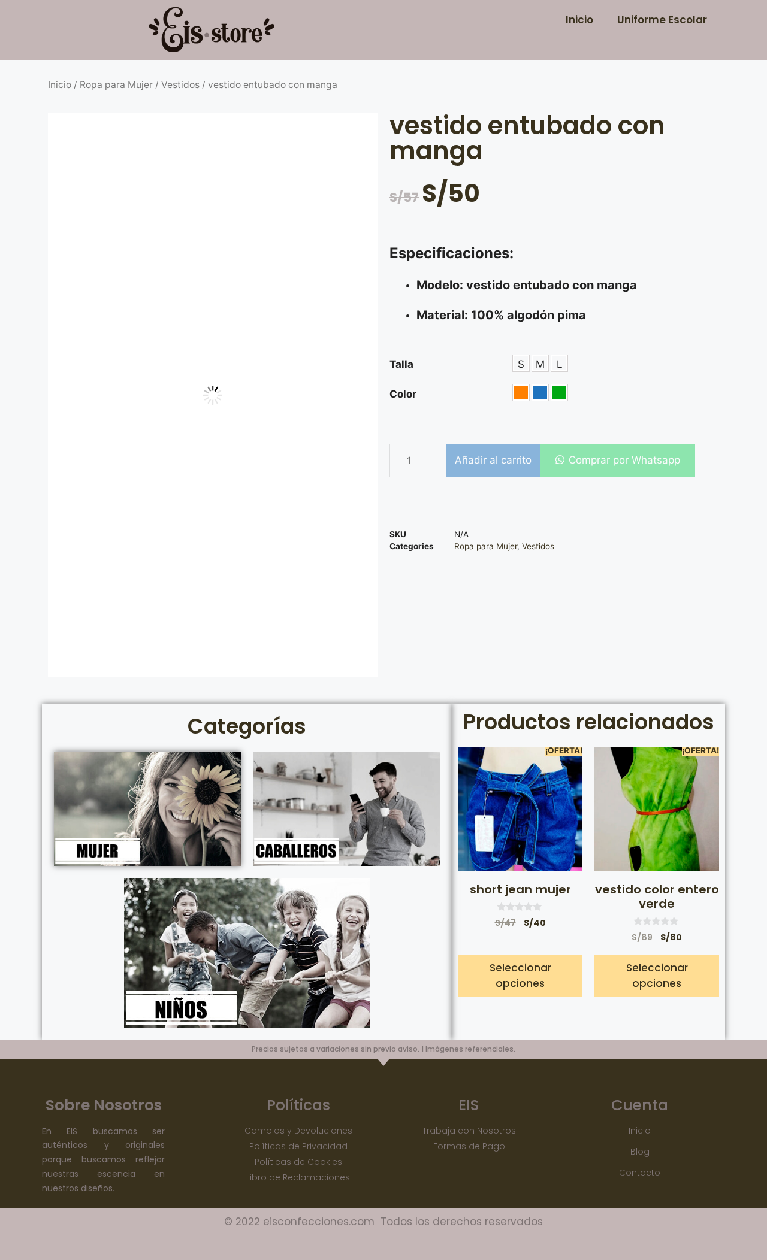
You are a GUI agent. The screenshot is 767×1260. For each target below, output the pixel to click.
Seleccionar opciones (520, 976)
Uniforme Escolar (662, 20)
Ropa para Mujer (116, 84)
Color (402, 394)
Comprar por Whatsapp (624, 460)
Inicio (579, 20)
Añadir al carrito (493, 460)
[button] (617, 460)
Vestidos (180, 84)
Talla (401, 364)
